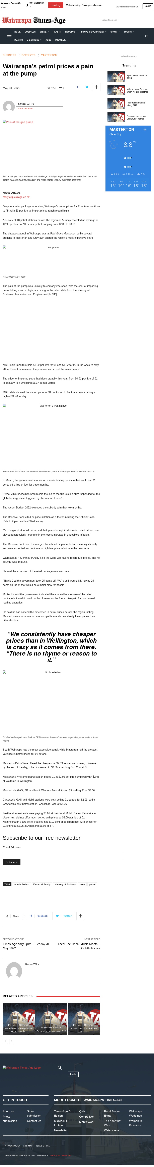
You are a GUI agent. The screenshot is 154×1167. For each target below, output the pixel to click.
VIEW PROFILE (25, 108)
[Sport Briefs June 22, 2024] (116, 76)
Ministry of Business (65, 884)
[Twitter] (87, 87)
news (82, 884)
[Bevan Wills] (9, 107)
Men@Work (86, 1121)
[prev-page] (5, 1041)
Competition (86, 1116)
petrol (92, 884)
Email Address (12, 847)
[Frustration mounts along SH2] (51, 1019)
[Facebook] (78, 87)
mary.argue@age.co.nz (16, 196)
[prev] (97, 5)
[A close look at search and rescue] (84, 1019)
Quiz (82, 1111)
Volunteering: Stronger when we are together (18, 1029)
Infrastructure (18, 1025)
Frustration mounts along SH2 (83, 5)
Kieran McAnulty (42, 884)
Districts (28, 55)
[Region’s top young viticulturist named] (116, 117)
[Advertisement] (51, 330)
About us (8, 1111)
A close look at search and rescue (84, 1029)
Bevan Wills (26, 104)
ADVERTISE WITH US (127, 6)
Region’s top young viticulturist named (136, 117)
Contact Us (34, 1120)
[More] (96, 87)
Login (148, 6)
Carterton (49, 55)
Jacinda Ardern (21, 884)
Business (9, 55)
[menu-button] (9, 36)
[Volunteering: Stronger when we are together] (19, 1019)
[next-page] (11, 1041)
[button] (146, 36)
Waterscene (111, 1130)
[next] (103, 5)
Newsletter (61, 1130)
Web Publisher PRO (61, 1155)
